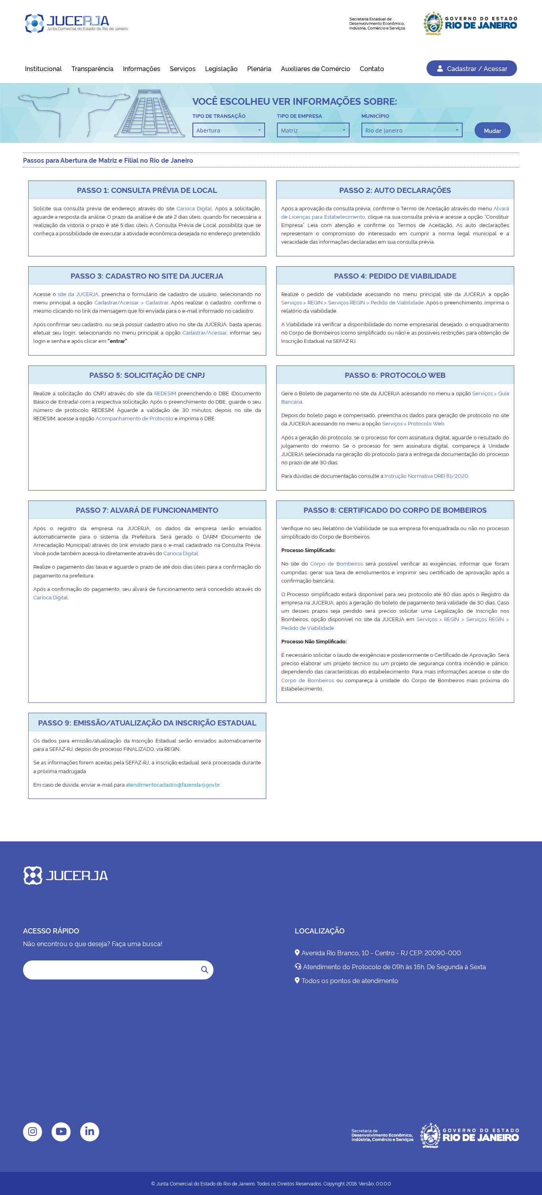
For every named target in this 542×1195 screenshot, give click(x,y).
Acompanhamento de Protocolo (134, 417)
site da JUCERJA (78, 293)
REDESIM (166, 392)
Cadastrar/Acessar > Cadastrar (131, 302)
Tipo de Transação (219, 115)
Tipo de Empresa (299, 115)
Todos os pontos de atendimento (350, 980)
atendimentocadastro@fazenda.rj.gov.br (173, 784)
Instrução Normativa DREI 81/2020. (426, 475)
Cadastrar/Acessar (205, 332)
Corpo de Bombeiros (336, 563)
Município (375, 115)
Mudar (492, 130)
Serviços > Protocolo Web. (413, 423)
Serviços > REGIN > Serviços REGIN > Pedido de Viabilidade (352, 302)
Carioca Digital (194, 208)
